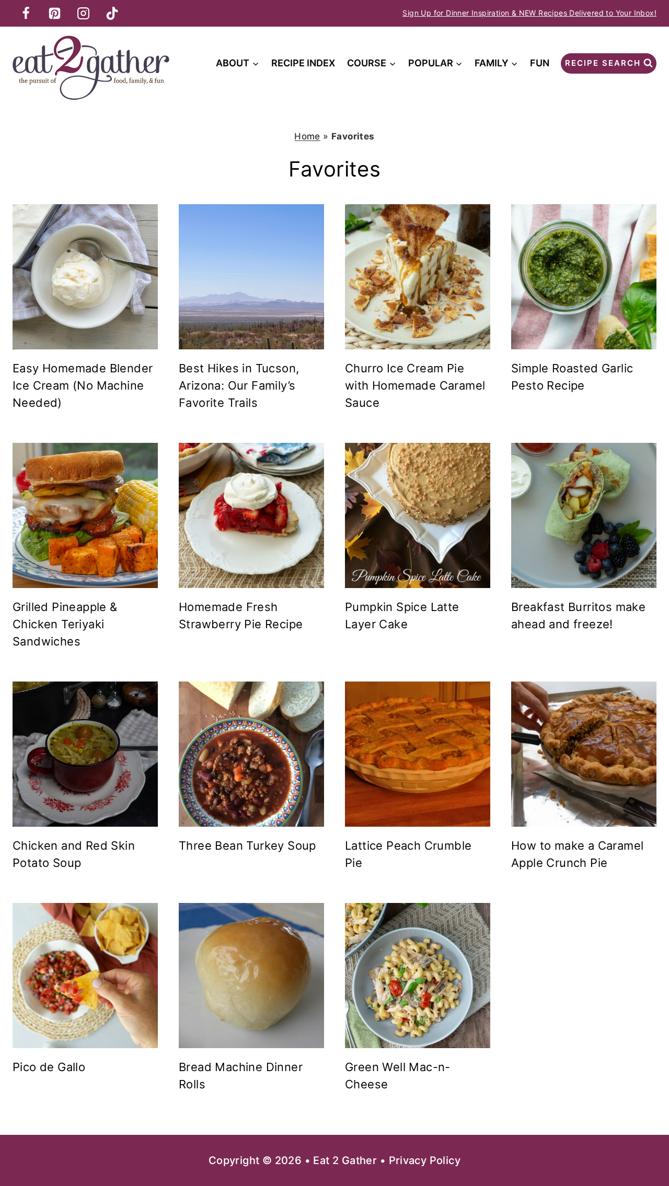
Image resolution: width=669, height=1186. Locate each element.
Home (307, 136)
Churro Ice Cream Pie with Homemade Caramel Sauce (415, 385)
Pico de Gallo (49, 1067)
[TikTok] (112, 13)
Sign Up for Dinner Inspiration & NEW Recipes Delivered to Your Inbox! (529, 12)
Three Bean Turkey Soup (247, 845)
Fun (539, 62)
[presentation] (85, 276)
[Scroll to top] (642, 1144)
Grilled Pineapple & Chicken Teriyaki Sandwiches (65, 624)
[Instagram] (83, 13)
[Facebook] (26, 13)
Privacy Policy (425, 1160)
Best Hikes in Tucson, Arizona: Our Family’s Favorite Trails (239, 385)
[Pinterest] (54, 13)
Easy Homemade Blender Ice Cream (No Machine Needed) (83, 385)
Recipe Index (303, 62)
